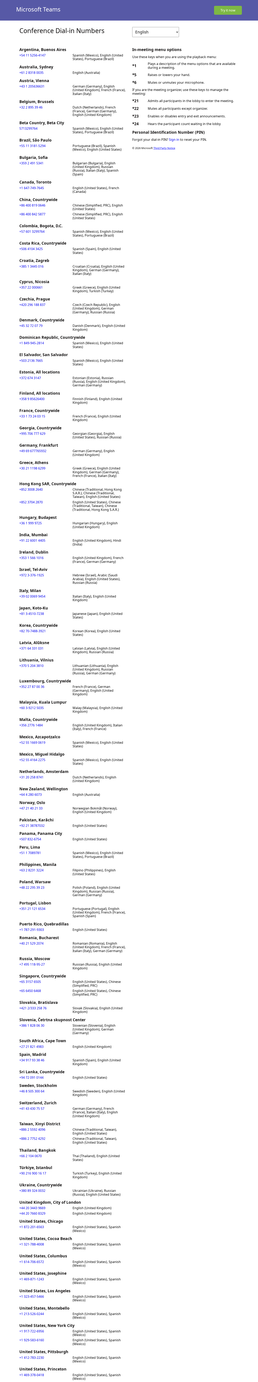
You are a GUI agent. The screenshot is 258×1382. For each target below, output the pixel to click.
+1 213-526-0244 (31, 1314)
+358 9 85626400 (32, 399)
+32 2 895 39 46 (31, 107)
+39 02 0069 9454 (32, 596)
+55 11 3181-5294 (32, 146)
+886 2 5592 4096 (32, 1129)
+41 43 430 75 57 (31, 1108)
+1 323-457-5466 (31, 1296)
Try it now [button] (228, 10)
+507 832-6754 (30, 839)
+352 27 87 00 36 (31, 686)
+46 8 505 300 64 (31, 1091)
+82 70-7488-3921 (32, 631)
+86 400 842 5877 (32, 214)
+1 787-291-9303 (31, 929)
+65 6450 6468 (30, 991)
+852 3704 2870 (31, 502)
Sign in (174, 139)
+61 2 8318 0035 (31, 72)
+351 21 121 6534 (32, 908)
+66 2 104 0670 (30, 1156)
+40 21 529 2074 (31, 943)
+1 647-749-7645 (31, 188)
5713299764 (28, 128)
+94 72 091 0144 (31, 1077)
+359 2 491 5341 (31, 163)
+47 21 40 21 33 (31, 808)
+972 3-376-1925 (31, 575)
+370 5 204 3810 (31, 665)
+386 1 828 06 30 (31, 1025)
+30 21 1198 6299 (32, 468)
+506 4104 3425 (31, 249)
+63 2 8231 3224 (31, 870)
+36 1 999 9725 (30, 523)
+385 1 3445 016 (31, 266)
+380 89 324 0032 (32, 1190)
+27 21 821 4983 (31, 1046)
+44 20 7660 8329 (32, 1213)
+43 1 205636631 (32, 86)
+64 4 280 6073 (30, 794)
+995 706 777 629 (32, 433)
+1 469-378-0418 (31, 1375)
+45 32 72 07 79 (31, 325)
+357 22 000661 (31, 287)
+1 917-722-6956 (31, 1331)
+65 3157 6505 (30, 981)
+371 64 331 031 (31, 648)
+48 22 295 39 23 (31, 887)
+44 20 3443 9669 (32, 1208)
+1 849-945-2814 (31, 343)
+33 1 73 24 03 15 (32, 416)
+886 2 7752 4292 (32, 1138)
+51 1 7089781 (30, 853)
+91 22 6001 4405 (32, 540)
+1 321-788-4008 (31, 1244)
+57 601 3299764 (32, 231)
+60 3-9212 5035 (31, 708)
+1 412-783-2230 (31, 1357)
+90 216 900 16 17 (32, 1173)
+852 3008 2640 (31, 489)
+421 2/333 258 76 (33, 1008)
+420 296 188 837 (32, 304)
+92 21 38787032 (32, 825)
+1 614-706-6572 (31, 1262)
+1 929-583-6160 (31, 1340)
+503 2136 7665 (31, 360)
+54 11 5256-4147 (32, 55)
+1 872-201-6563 (31, 1227)
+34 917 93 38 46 (31, 1060)
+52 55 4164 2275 (32, 760)
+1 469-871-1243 (31, 1279)
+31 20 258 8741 (31, 777)
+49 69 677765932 (32, 451)
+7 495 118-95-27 (32, 964)
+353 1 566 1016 (31, 558)
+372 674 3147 (30, 378)
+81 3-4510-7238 (31, 613)
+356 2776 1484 (31, 725)
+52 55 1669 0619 (32, 742)
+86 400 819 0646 (32, 205)
